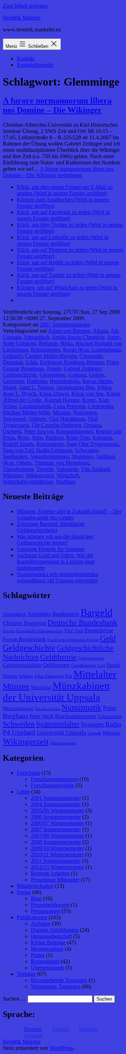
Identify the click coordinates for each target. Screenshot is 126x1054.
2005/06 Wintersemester (57, 810)
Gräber (96, 375)
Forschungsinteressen (54, 779)
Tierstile (45, 469)
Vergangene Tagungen (55, 986)
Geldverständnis (91, 658)
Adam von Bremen (69, 331)
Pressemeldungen (50, 905)
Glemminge (52, 375)
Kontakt (26, 58)
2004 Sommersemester (56, 804)
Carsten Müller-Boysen (51, 356)
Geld (108, 638)
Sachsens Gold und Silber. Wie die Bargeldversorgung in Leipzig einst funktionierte (55, 561)
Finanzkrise (98, 630)
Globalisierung (83, 665)
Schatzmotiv (110, 716)
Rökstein (102, 438)
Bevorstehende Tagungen (59, 980)
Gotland (77, 375)
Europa (9, 631)
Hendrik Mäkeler (22, 18)
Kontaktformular (35, 65)
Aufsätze (40, 924)
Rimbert (54, 438)
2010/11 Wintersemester (57, 854)
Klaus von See (87, 394)
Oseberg (12, 431)
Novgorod (14, 419)
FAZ (69, 630)
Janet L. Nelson (36, 387)
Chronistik (91, 356)
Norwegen (85, 412)
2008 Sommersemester (56, 842)
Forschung (28, 773)
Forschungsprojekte (52, 785)
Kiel (68, 676)
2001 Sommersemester (56, 798)
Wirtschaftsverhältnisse (28, 482)
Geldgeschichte (20, 375)
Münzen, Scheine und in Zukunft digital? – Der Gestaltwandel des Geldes (69, 514)
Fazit (79, 630)
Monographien (47, 949)
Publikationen (32, 917)
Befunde (48, 343)
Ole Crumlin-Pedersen (56, 425)
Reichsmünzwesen (75, 716)
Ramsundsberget (74, 431)
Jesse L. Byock (19, 394)
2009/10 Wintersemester (57, 848)
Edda (31, 362)
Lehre (23, 792)
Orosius (92, 425)
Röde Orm (78, 438)
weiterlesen (58, 172)
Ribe (37, 438)
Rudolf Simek (18, 444)
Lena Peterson (69, 406)
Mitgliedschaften (35, 886)
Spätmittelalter (57, 724)
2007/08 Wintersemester (57, 836)
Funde (54, 368)
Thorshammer (18, 469)
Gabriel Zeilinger (82, 368)
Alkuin (100, 331)
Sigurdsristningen (49, 456)
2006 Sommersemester (56, 817)
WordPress (61, 1048)
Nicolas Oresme (47, 709)
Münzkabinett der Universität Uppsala (56, 691)
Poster (37, 955)
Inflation (26, 676)
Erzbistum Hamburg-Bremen (72, 362)
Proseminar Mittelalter (55, 880)
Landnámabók (35, 406)
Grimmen (13, 381)
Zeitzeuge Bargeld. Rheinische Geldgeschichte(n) (51, 527)
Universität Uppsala (61, 732)
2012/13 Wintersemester (57, 867)
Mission (61, 412)
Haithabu (37, 381)
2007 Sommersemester (65, 324)
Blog (36, 898)
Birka (67, 343)
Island (9, 387)
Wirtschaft (67, 475)
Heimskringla (64, 381)
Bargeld (96, 612)
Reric (23, 438)
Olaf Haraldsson (67, 419)
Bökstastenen (45, 350)
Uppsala (94, 733)
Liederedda (100, 406)
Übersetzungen (47, 968)
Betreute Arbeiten (50, 873)
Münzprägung (18, 708)
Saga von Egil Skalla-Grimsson (37, 450)
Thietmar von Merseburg (61, 463)
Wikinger (13, 475)
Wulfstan (66, 482)
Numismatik (82, 707)
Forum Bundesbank (24, 639)
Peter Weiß (41, 716)
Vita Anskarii (95, 469)
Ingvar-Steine (97, 381)
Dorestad (13, 362)
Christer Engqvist (24, 623)
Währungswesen (63, 743)
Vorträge (26, 974)
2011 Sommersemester (55, 861)
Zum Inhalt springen (25, 6)
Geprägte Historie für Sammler (51, 549)
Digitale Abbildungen (54, 930)
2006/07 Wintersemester (57, 823)
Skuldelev (82, 456)
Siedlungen (15, 456)
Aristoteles (39, 614)
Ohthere (37, 419)
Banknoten (65, 614)
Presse (24, 892)
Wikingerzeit (40, 475)
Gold (101, 666)
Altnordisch (36, 337)
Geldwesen (56, 665)
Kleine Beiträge (48, 942)
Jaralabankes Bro (75, 387)
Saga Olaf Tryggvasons (92, 444)
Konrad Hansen (61, 400)
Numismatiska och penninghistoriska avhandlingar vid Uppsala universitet (57, 577)
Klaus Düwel (54, 394)
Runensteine (50, 444)
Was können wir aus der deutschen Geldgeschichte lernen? (55, 539)
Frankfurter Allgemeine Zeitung (73, 640)
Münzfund (41, 687)
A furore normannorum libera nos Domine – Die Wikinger (57, 105)
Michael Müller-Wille (26, 412)
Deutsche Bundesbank (82, 622)
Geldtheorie (58, 657)
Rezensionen (45, 961)
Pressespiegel (45, 911)
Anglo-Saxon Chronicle (78, 337)
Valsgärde (67, 469)
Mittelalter (95, 674)
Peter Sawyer (38, 431)
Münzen (16, 686)
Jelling (104, 387)
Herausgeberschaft (51, 936)
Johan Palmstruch (49, 676)
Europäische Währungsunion (39, 631)
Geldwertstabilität (22, 665)
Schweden (86, 450)
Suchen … (14, 999)
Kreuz (89, 400)
